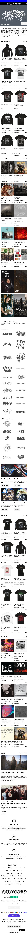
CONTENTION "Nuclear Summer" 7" (19, 677)
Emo (7, 870)
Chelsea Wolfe (9, 34)
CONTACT (12, 919)
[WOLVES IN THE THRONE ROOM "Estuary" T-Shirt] (7, 73)
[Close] (26, 1)
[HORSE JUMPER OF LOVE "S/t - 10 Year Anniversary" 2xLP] (7, 733)
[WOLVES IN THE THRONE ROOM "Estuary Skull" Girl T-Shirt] (7, 524)
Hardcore (10, 873)
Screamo (18, 881)
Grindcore (17, 870)
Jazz (18, 873)
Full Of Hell (9, 32)
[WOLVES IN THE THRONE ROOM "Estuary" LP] (7, 167)
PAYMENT (9, 921)
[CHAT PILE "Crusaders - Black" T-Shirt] (20, 140)
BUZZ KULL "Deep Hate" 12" (7, 676)
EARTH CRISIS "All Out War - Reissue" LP (5, 263)
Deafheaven (16, 32)
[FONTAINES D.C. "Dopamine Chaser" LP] (7, 711)
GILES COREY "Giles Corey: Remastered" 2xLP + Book (6, 699)
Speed (10, 35)
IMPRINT (4, 919)
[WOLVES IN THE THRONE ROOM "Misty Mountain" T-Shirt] (20, 595)
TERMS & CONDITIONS (19, 919)
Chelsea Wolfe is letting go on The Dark (12, 772)
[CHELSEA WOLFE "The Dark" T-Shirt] (20, 119)
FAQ (7, 919)
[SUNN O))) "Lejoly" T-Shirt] (7, 96)
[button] (2, 3)
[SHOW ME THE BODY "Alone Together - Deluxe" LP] (20, 254)
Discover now (5, 485)
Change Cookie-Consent (14, 932)
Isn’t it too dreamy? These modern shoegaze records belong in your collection (13, 802)
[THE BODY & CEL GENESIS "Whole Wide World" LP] (20, 711)
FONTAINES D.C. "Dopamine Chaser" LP (5, 720)
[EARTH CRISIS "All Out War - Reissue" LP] (7, 254)
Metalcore (5, 876)
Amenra (15, 35)
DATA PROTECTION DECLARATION (11, 923)
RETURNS (14, 921)
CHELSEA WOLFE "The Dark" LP (18, 198)
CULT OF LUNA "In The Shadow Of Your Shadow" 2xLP (18, 220)
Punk (22, 876)
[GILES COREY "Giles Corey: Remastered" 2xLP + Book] (7, 690)
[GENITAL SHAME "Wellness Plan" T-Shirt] (7, 570)
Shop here (17, 485)
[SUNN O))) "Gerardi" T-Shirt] (20, 73)
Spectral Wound (22, 35)
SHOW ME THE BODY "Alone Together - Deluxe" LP (20, 263)
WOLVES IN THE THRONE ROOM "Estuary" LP (6, 176)
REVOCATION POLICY (22, 921)
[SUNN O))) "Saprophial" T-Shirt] (20, 96)
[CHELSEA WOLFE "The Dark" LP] (20, 189)
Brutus (2, 35)
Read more (3, 783)
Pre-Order (24, 23)
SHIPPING (3, 921)
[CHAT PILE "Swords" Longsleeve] (7, 140)
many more (5, 36)
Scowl (6, 35)
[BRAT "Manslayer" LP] (7, 645)
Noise (14, 876)
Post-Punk (8, 881)
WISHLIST (21, 923)
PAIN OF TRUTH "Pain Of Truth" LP (4, 198)
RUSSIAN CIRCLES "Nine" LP (7, 218)
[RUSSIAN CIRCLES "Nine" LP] (7, 210)
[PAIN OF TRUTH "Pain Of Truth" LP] (7, 189)
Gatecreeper (20, 34)
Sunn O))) (3, 32)
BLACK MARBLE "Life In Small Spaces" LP (19, 699)
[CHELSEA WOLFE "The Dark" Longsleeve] (7, 119)
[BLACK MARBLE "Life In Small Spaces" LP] (20, 690)
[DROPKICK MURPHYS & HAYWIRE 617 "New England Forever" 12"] (20, 645)
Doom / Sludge (9, 868)
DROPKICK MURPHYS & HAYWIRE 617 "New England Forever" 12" (19, 655)
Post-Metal (20, 878)
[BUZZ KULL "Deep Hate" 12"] (7, 668)
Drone (20, 868)
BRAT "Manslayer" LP (5, 653)
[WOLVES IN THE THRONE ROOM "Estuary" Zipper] (7, 50)
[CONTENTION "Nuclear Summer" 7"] (20, 668)
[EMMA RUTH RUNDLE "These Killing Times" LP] (20, 233)
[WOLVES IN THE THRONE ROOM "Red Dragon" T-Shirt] (20, 618)
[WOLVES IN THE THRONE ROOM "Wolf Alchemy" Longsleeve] (7, 618)
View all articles (23, 753)
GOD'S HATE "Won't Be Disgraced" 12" (18, 176)
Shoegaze (9, 884)
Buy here (17, 509)
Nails (15, 34)
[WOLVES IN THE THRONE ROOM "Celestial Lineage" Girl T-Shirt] (20, 570)
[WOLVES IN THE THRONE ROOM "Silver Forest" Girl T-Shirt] (7, 595)
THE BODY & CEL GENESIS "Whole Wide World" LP (20, 720)
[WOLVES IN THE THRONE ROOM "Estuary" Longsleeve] (20, 50)
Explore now (4, 509)
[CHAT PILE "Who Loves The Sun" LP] (7, 233)
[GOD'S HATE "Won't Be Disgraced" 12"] (20, 167)
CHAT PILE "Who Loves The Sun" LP (5, 241)
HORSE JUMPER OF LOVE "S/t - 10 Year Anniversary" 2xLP (7, 742)
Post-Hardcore (7, 878)
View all (25, 41)
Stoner (19, 884)
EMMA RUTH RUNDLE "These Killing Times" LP (19, 241)
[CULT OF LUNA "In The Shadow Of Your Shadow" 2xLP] (20, 210)
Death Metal (13, 865)
